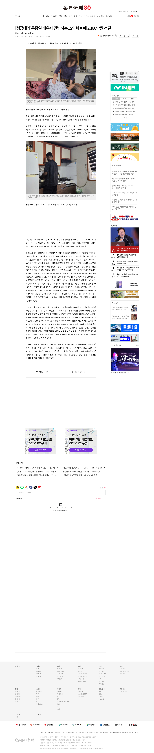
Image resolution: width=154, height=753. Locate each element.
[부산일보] (104, 724)
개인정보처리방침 (92, 732)
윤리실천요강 (126, 732)
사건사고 (101, 671)
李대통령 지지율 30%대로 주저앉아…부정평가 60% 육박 (127, 256)
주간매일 (109, 16)
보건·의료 (102, 676)
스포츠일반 (39, 691)
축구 (37, 696)
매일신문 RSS (40, 714)
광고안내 (50, 732)
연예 (79, 689)
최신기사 (46, 16)
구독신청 (57, 732)
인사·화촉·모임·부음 (63, 701)
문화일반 (17, 691)
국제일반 (122, 668)
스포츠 (86, 16)
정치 (60, 16)
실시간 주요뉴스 (116, 165)
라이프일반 (60, 691)
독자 (58, 704)
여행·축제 (60, 694)
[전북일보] (119, 725)
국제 (75, 16)
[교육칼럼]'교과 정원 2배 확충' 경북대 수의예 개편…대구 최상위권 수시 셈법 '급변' (47, 475)
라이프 (92, 16)
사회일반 (101, 668)
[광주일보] (76, 724)
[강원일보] (35, 724)
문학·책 (17, 699)
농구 (37, 699)
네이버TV (42, 371)
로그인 (130, 11)
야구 (37, 694)
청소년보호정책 (80, 732)
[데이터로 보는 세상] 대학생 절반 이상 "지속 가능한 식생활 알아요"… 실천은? (45, 471)
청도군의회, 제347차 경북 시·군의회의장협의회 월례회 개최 (84, 467)
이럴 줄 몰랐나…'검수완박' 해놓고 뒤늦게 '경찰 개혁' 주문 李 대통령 (128, 269)
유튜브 (77, 371)
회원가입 (135, 11)
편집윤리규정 (104, 732)
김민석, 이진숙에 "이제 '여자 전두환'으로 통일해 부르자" (127, 262)
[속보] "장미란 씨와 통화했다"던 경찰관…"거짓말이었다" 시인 (122, 187)
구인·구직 (81, 678)
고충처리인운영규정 (68, 732)
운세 (58, 709)
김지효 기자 (19, 33)
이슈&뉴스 (115, 303)
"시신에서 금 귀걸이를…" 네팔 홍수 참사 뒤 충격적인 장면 (120, 317)
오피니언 (54, 16)
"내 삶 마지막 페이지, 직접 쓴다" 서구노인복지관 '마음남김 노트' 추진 (42, 467)
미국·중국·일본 (124, 671)
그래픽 (101, 696)
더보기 (137, 345)
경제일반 (80, 668)
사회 (70, 16)
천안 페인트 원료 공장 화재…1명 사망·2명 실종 (80, 475)
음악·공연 (18, 694)
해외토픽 (122, 673)
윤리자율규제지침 (115, 732)
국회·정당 (60, 673)
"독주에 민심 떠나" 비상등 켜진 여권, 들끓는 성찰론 (129, 111)
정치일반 (59, 668)
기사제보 (125, 11)
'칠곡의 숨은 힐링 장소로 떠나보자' (124, 114)
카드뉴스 (101, 699)
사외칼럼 (38, 673)
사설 (37, 668)
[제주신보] (132, 725)
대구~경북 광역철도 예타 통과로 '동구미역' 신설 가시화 (130, 105)
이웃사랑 (101, 681)
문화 (80, 16)
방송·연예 (100, 16)
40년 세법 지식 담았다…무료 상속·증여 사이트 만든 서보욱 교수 (133, 102)
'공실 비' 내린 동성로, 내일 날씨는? (121, 372)
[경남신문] (49, 725)
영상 (100, 691)
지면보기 (119, 11)
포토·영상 (102, 689)
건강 (58, 699)
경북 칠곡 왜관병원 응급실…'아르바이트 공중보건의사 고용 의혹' (86, 471)
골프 (37, 701)
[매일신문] (21, 724)
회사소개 (43, 732)
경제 (65, 16)
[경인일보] (63, 725)
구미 (16, 717)
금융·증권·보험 (82, 673)
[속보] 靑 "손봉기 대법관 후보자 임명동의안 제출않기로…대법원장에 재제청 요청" (124, 173)
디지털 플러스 (116, 345)
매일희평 (38, 676)
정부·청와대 (60, 671)
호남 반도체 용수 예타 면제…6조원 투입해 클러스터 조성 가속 (127, 249)
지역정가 (59, 678)
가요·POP (80, 696)
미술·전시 (18, 696)
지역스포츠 (39, 704)
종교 (16, 701)
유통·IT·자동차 (82, 681)
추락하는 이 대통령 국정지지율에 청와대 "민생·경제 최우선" (127, 275)
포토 (100, 694)
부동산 (80, 671)
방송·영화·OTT (82, 694)
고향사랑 (17, 714)
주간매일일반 (123, 691)
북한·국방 (60, 676)
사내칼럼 (38, 671)
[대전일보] (91, 724)
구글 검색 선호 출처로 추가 (107, 36)
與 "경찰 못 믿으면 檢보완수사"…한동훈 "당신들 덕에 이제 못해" (123, 180)
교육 (100, 678)
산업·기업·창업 (82, 676)
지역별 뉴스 (102, 684)
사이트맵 (135, 732)
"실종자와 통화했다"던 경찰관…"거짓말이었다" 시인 (120, 308)
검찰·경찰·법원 (103, 673)
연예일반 (80, 691)
